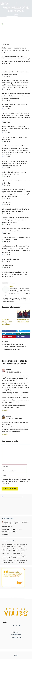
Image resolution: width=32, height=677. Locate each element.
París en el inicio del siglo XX (9, 531)
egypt (10, 344)
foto (13, 344)
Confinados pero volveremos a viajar (12, 529)
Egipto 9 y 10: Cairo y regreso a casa (15, 346)
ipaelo (11, 286)
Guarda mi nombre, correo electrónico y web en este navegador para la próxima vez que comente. (16, 481)
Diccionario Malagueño (16, 553)
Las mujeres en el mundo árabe (23, 321)
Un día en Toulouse (7, 526)
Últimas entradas (12, 283)
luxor (17, 344)
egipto (6, 344)
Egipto (6, 341)
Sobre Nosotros (16, 634)
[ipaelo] (5, 292)
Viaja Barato (16, 632)
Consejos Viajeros (16, 637)
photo (21, 344)
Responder (5, 410)
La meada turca (6, 534)
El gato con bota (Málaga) (12, 349)
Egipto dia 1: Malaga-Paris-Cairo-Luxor (7, 322)
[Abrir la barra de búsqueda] (17, 3)
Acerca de (4, 283)
